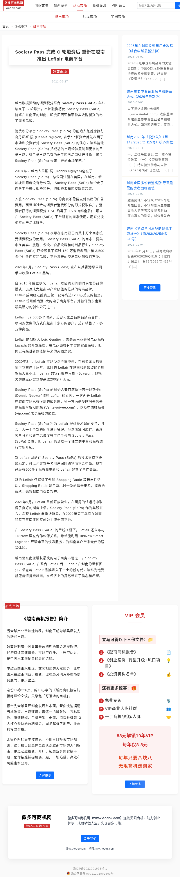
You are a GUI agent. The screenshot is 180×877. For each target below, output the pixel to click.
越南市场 (62, 16)
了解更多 (45, 775)
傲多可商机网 (37, 817)
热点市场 (80, 5)
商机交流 (99, 5)
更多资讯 (150, 287)
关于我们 (90, 838)
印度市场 (90, 16)
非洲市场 (118, 16)
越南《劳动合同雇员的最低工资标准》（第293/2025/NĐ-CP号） (149, 234)
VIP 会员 (119, 5)
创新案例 (61, 5)
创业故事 (41, 5)
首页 (5, 26)
